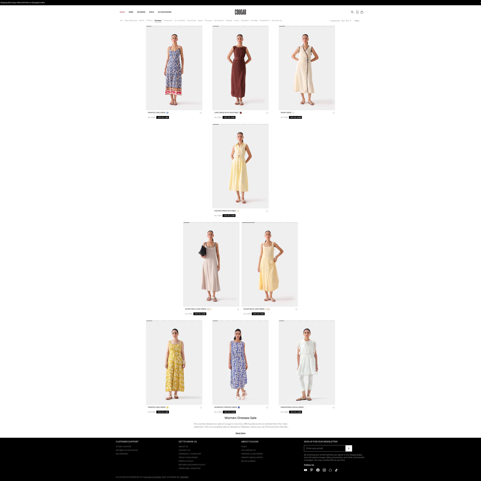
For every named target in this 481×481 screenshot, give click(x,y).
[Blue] (167, 113)
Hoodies (254, 20)
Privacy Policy (186, 461)
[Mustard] (167, 407)
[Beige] (208, 309)
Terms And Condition (189, 468)
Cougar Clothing (152, 477)
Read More (241, 433)
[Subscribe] (348, 448)
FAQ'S (244, 446)
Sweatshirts (265, 20)
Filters (356, 21)
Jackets (229, 20)
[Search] (352, 12)
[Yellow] (238, 211)
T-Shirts (149, 20)
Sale (122, 12)
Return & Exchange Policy (192, 465)
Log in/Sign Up (248, 450)
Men (131, 12)
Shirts (141, 20)
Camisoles (191, 20)
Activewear (219, 20)
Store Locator (123, 446)
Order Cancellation (251, 457)
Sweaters (245, 20)
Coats (236, 20)
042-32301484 (122, 454)
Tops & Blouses (131, 20)
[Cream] (293, 113)
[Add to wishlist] (200, 113)
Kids (151, 12)
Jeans (200, 20)
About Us (183, 446)
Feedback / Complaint (190, 454)
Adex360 (184, 477)
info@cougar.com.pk (127, 450)
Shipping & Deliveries (252, 454)
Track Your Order (188, 457)
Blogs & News (248, 461)
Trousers (208, 20)
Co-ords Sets (179, 20)
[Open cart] (362, 12)
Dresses (158, 20)
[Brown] (241, 113)
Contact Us (184, 450)
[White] (306, 407)
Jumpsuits (168, 20)
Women (141, 12)
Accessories (165, 12)
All (121, 20)
